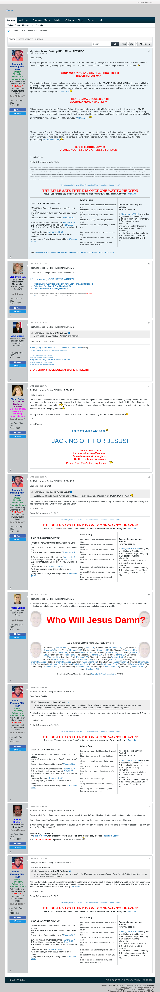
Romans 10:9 (69, 218)
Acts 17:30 (68, 225)
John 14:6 (132, 194)
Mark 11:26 (89, 647)
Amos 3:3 (64, 91)
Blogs (80, 20)
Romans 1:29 (50, 650)
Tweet (18, 113)
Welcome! (23, 20)
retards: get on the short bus (103, 252)
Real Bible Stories (111, 836)
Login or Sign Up (144, 2)
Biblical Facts (104, 185)
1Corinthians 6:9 (38, 662)
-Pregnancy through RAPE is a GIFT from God (50, 359)
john (88, 252)
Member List (27, 25)
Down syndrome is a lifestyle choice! (51, 288)
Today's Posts (14, 25)
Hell (100, 20)
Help (107, 980)
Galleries (69, 20)
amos (48, 252)
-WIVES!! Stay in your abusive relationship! (42, 364)
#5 (149, 477)
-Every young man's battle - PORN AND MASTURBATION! (56, 348)
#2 (149, 264)
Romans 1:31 (58, 659)
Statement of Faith (41, 20)
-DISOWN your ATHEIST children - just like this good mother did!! (48, 350)
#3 (149, 323)
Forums (11, 20)
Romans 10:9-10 (55, 232)
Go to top (147, 980)
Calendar (40, 25)
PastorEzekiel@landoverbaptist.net (103, 674)
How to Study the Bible (67, 185)
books (53, 252)
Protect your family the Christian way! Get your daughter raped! (63, 284)
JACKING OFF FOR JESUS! (90, 441)
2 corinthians (40, 252)
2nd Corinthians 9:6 (50, 139)
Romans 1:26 (115, 647)
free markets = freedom (66, 252)
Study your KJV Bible (130, 214)
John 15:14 (81, 118)
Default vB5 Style (17, 980)
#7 (149, 687)
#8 (149, 806)
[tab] (12, 39)
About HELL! (80, 185)
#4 (149, 386)
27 (123, 647)
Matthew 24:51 (61, 647)
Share (18, 110)
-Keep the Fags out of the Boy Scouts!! (41, 362)
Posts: (12, 105)
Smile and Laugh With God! (89, 430)
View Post (69, 333)
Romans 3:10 (69, 222)
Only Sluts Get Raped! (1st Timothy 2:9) (52, 286)
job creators (81, 252)
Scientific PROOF (114, 185)
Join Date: (14, 100)
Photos (39, 39)
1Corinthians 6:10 (55, 664)
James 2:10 (32, 295)
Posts (12, 39)
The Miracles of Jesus (91, 185)
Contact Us (117, 980)
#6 (149, 595)
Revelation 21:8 (137, 664)
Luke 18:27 (75, 887)
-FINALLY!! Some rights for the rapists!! (41, 355)
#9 (149, 859)
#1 (149, 51)
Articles (57, 20)
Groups (91, 20)
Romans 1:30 (69, 655)
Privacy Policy (133, 980)
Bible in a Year (40, 836)
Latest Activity (25, 39)
